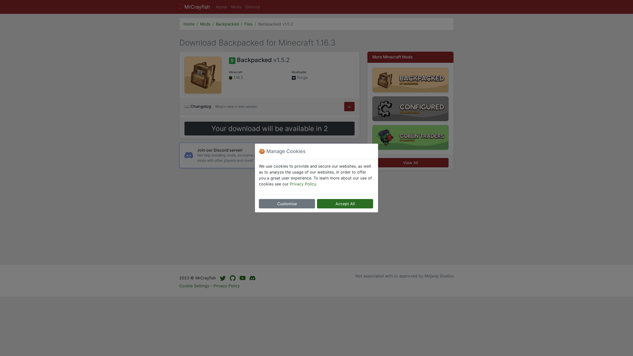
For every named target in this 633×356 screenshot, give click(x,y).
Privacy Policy (303, 183)
